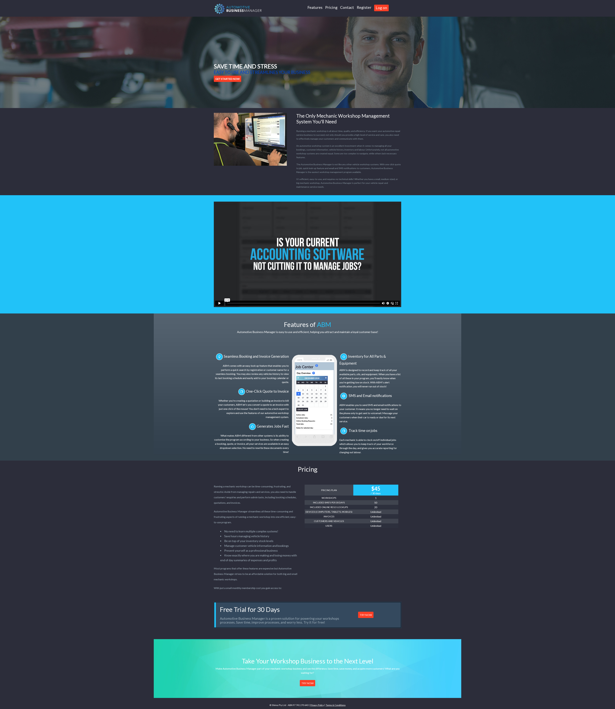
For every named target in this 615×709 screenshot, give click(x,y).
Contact (347, 7)
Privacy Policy (317, 705)
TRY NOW (366, 614)
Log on (381, 7)
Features (315, 7)
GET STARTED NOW (227, 78)
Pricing (331, 7)
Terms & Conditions (336, 705)
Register (364, 7)
